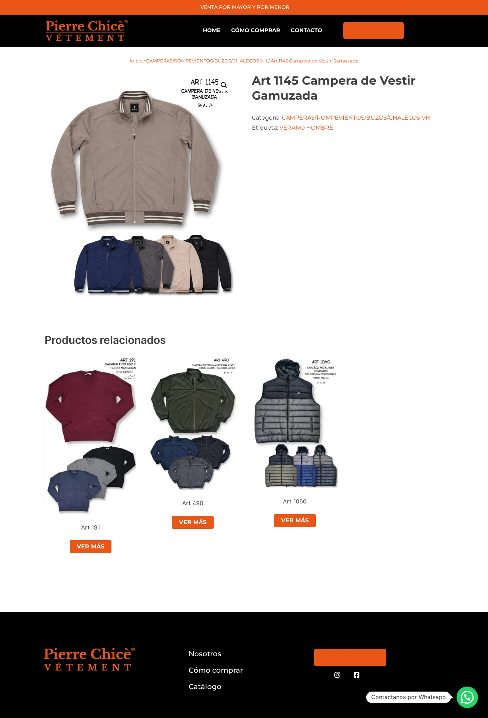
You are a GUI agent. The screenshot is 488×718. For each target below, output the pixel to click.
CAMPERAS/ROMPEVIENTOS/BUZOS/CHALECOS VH (206, 61)
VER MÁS (90, 546)
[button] (224, 85)
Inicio (136, 61)
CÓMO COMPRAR (255, 30)
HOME (211, 30)
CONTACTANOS (350, 657)
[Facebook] (356, 675)
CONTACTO (306, 30)
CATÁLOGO (373, 30)
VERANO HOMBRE (306, 127)
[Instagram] (337, 675)
